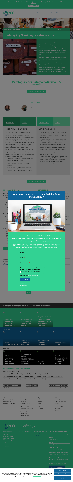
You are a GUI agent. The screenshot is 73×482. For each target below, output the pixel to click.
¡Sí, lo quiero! (25, 279)
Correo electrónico (25, 262)
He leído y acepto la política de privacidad (30, 271)
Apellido (22, 257)
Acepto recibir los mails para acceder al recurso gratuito (34, 273)
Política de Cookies (37, 476)
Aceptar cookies (62, 471)
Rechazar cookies (62, 474)
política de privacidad (33, 275)
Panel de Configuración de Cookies (62, 478)
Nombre (22, 252)
